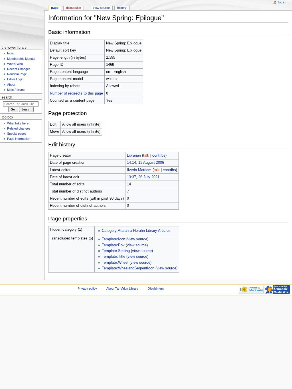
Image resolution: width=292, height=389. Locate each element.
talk (146, 155)
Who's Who (15, 63)
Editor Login (15, 79)
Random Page (17, 74)
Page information (18, 138)
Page (54, 7)
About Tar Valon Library (122, 288)
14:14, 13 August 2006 (145, 163)
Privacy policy (87, 288)
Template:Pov (113, 245)
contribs (158, 155)
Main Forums (16, 89)
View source (101, 7)
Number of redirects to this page (76, 93)
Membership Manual (21, 58)
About (11, 84)
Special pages (17, 133)
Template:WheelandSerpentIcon (128, 268)
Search (7, 97)
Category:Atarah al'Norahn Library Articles (136, 231)
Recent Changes (19, 69)
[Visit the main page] (22, 22)
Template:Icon (113, 239)
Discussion (73, 7)
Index (11, 53)
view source (137, 239)
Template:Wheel (115, 263)
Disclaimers (156, 288)
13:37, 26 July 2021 (143, 177)
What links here (18, 123)
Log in (281, 2)
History (122, 7)
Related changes (19, 128)
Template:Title (113, 257)
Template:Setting (116, 251)
